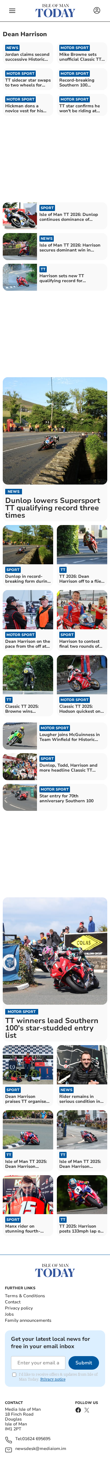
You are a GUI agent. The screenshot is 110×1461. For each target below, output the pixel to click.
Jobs (9, 1314)
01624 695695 (36, 1439)
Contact (12, 1302)
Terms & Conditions (25, 1296)
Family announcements (28, 1320)
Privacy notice (52, 1379)
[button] (12, 10)
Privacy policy (19, 1308)
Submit (83, 1362)
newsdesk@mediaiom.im (40, 1448)
